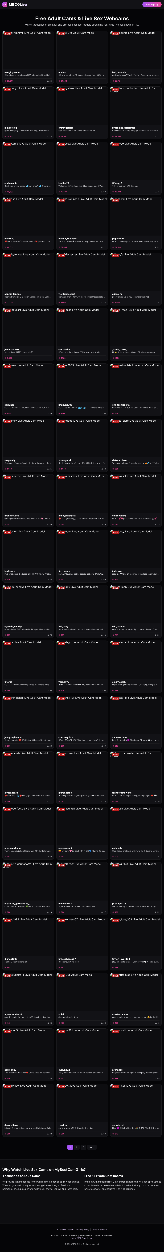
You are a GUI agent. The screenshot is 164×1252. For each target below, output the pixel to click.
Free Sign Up (152, 4)
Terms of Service (99, 1229)
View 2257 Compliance (82, 1238)
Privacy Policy (82, 1229)
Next (92, 1147)
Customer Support (65, 1229)
